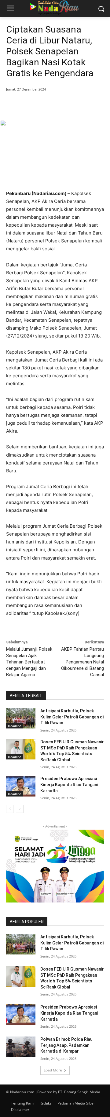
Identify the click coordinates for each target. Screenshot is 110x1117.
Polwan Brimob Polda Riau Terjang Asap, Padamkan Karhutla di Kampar (66, 1045)
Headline (14, 726)
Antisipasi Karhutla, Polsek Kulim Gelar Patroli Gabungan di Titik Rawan (72, 716)
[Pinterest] (59, 105)
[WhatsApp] (74, 105)
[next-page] (20, 809)
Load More (53, 1070)
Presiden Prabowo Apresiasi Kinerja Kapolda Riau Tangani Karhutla (69, 784)
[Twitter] (45, 105)
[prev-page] (10, 809)
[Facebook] (31, 105)
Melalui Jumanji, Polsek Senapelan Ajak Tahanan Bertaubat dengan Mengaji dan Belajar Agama (29, 661)
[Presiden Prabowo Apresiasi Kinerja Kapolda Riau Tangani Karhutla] (20, 786)
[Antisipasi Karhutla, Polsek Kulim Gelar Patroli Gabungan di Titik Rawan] (20, 718)
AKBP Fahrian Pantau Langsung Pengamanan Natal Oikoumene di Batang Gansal (82, 661)
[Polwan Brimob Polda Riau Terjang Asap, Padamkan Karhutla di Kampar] (20, 1046)
